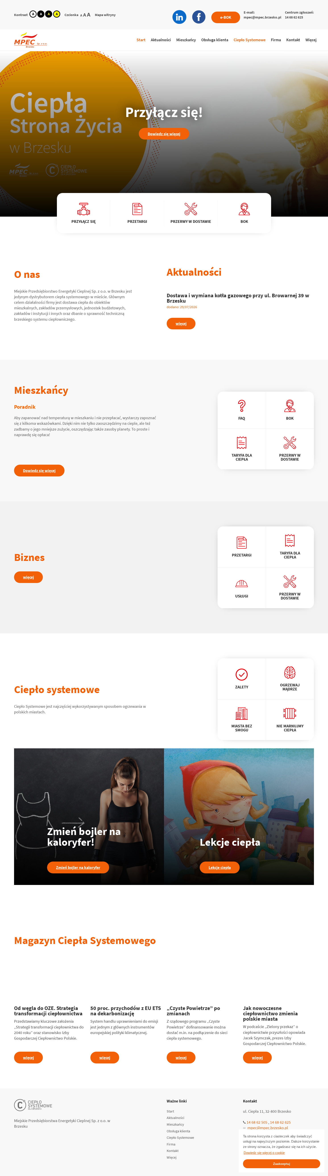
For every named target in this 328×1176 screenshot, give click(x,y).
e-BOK (225, 17)
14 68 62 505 (257, 1122)
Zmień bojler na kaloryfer (78, 867)
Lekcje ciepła (220, 867)
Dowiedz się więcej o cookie (264, 1153)
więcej (181, 323)
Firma (276, 39)
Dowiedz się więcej (164, 133)
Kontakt (293, 39)
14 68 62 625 (294, 17)
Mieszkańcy (186, 39)
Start (141, 39)
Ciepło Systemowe (250, 39)
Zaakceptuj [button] (281, 1164)
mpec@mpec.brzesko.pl (262, 17)
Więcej (311, 39)
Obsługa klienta (214, 39)
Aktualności (161, 39)
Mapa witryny (105, 14)
